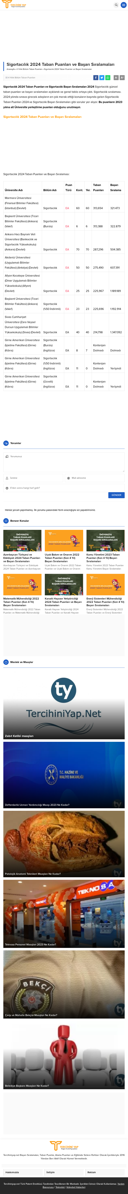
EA (67, 208)
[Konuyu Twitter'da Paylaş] (101, 77)
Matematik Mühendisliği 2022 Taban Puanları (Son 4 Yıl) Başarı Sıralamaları (21, 602)
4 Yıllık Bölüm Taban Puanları (29, 69)
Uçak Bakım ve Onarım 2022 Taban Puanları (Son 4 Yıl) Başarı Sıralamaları (62, 558)
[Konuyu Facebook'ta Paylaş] (95, 77)
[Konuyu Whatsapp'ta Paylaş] (107, 77)
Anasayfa (11, 69)
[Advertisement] (64, 146)
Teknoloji (60, 1187)
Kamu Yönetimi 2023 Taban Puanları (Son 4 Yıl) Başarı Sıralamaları (103, 558)
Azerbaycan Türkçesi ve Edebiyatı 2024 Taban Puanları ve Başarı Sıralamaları (21, 558)
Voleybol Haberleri (75, 1187)
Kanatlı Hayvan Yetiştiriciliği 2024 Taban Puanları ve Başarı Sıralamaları (63, 602)
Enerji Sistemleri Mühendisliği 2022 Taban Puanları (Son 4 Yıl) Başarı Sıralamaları (105, 602)
